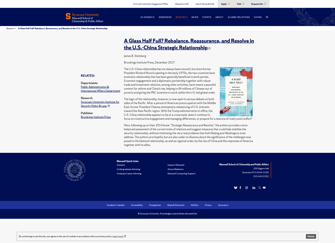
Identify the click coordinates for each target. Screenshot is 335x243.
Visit (239, 4)
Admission (165, 17)
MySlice (194, 205)
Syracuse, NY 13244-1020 (255, 172)
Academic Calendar (116, 205)
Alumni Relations (239, 17)
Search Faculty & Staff (205, 4)
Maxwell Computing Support (182, 173)
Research (181, 17)
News (195, 17)
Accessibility (137, 205)
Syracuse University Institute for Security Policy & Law (100, 104)
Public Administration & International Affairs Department (100, 89)
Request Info (257, 4)
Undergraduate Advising (128, 169)
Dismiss (310, 236)
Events (206, 17)
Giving (258, 17)
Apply (224, 4)
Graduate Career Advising (129, 173)
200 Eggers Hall (261, 168)
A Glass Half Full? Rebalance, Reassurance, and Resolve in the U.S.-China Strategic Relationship (63, 28)
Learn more (117, 236)
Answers (121, 164)
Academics (147, 17)
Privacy (208, 205)
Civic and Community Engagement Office (150, 4)
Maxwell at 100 (182, 4)
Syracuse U (223, 205)
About (219, 17)
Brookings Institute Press (96, 117)
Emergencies (155, 205)
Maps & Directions (175, 205)
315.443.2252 (261, 176)
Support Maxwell (176, 164)
